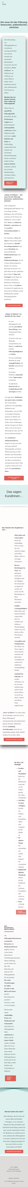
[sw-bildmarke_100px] (14, 1161)
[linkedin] (11, 1174)
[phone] (16, 1174)
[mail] (13, 1174)
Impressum (11, 1178)
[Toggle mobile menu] (25, 2)
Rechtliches (16, 1178)
